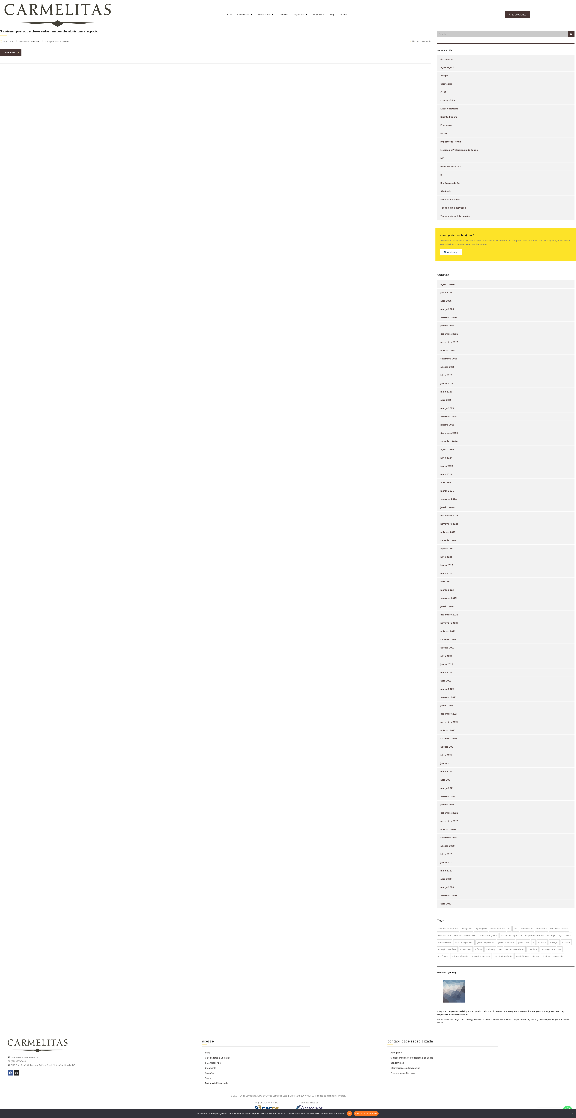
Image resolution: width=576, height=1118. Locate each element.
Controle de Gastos (488, 935)
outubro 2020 (448, 829)
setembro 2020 (449, 837)
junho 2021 (446, 763)
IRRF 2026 (478, 949)
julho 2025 (446, 375)
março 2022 (447, 689)
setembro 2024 (449, 441)
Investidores (465, 949)
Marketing (490, 949)
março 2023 (447, 590)
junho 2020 (446, 862)
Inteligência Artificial (447, 949)
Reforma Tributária (451, 166)
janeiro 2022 (447, 705)
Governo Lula (523, 942)
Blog (332, 14)
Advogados (446, 59)
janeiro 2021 (447, 804)
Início (229, 14)
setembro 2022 (448, 639)
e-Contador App (213, 1063)
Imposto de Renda (450, 141)
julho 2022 (446, 656)
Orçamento (318, 14)
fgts (560, 935)
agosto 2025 (447, 367)
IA (533, 942)
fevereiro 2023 (448, 598)
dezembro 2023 (449, 515)
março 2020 (447, 887)
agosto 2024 (447, 449)
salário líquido (522, 956)
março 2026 (447, 309)
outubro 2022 (448, 631)
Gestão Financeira (506, 942)
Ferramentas (264, 14)
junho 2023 (446, 565)
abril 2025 (445, 400)
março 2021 (446, 788)
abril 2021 (445, 780)
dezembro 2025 (449, 334)
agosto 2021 (447, 746)
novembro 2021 (449, 722)
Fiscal (443, 133)
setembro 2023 (448, 540)
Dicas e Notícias (449, 108)
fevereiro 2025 (448, 416)
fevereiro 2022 (448, 697)
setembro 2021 (448, 738)
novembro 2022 (449, 623)
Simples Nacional (450, 199)
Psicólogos (443, 956)
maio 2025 (446, 391)
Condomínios (447, 100)
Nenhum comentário (421, 41)
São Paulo (446, 191)
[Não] (572, 1113)
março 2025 (447, 408)
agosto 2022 (447, 647)
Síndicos (546, 956)
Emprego (551, 935)
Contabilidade (444, 935)
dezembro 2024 (449, 433)
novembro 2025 (449, 342)
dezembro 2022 (449, 614)
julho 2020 (446, 854)
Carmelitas (446, 84)
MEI (442, 158)
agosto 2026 (447, 284)
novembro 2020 (449, 821)
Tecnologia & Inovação (453, 207)
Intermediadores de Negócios (405, 1068)
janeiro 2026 (447, 325)
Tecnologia (558, 956)
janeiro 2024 (447, 507)
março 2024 (447, 490)
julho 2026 (446, 292)
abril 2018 (445, 903)
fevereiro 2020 (448, 895)
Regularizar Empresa (481, 956)
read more (9, 52)
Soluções (283, 14)
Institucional (243, 14)
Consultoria (541, 928)
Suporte (343, 14)
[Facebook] (10, 1073)
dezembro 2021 (449, 713)
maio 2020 (446, 870)
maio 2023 (446, 573)
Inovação (554, 942)
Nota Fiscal (532, 949)
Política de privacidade (366, 1113)
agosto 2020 (447, 846)
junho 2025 (446, 383)
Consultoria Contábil (559, 928)
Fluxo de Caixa (444, 942)
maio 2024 (446, 474)
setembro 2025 (448, 358)
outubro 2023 (448, 532)
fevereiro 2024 (448, 499)
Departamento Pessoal (511, 935)
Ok (349, 1113)
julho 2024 (446, 457)
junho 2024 (446, 466)
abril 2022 (446, 680)
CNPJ (516, 928)
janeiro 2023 (447, 606)
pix (559, 949)
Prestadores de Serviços (402, 1073)
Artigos (444, 75)
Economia (446, 125)
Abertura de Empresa (448, 928)
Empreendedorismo (534, 935)
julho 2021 (446, 755)
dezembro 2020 (449, 813)
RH (442, 174)
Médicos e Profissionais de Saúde (459, 150)
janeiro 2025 (447, 424)
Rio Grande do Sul (450, 183)
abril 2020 (446, 879)
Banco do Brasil (497, 928)
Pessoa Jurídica (548, 949)
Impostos (542, 942)
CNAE (443, 92)
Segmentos (299, 14)
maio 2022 (446, 672)
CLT (509, 928)
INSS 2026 (566, 942)
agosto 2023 (447, 548)
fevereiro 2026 (448, 317)
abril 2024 (446, 482)
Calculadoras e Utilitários (218, 1057)
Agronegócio (447, 67)
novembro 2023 (449, 524)
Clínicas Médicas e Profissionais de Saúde (411, 1057)
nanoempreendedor (515, 949)
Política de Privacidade (216, 1083)
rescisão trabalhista (503, 956)
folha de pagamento (464, 942)
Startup (535, 956)
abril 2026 (446, 301)
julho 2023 (446, 557)
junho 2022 (446, 664)
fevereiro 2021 (448, 796)
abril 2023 (446, 581)
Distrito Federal (449, 117)
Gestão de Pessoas (485, 942)
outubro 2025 (447, 350)
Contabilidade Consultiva (465, 935)
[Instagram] (16, 1073)
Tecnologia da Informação (455, 216)
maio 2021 (446, 771)
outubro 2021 (447, 730)
